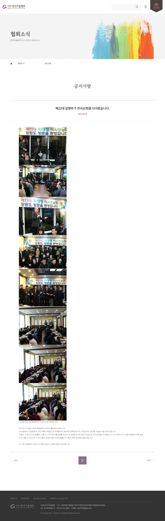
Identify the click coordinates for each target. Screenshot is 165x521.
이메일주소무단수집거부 (59, 498)
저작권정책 (25, 498)
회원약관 (13, 498)
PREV (15, 460)
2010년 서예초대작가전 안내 (133, 460)
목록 (82, 460)
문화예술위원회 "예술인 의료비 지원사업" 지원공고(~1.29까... (42, 460)
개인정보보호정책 (39, 498)
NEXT (149, 460)
